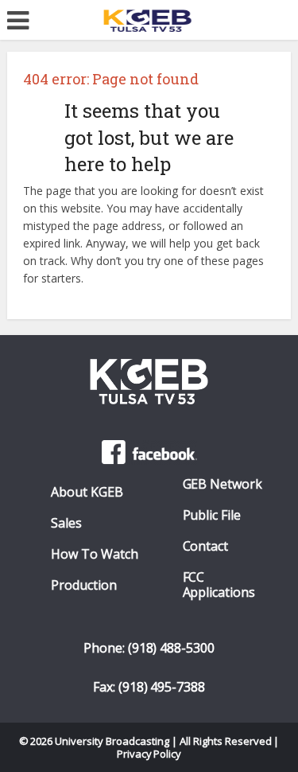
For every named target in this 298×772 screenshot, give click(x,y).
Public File (212, 515)
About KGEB (87, 492)
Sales (66, 523)
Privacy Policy (149, 754)
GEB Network (223, 484)
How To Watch (94, 554)
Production (84, 585)
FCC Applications (219, 585)
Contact (206, 546)
